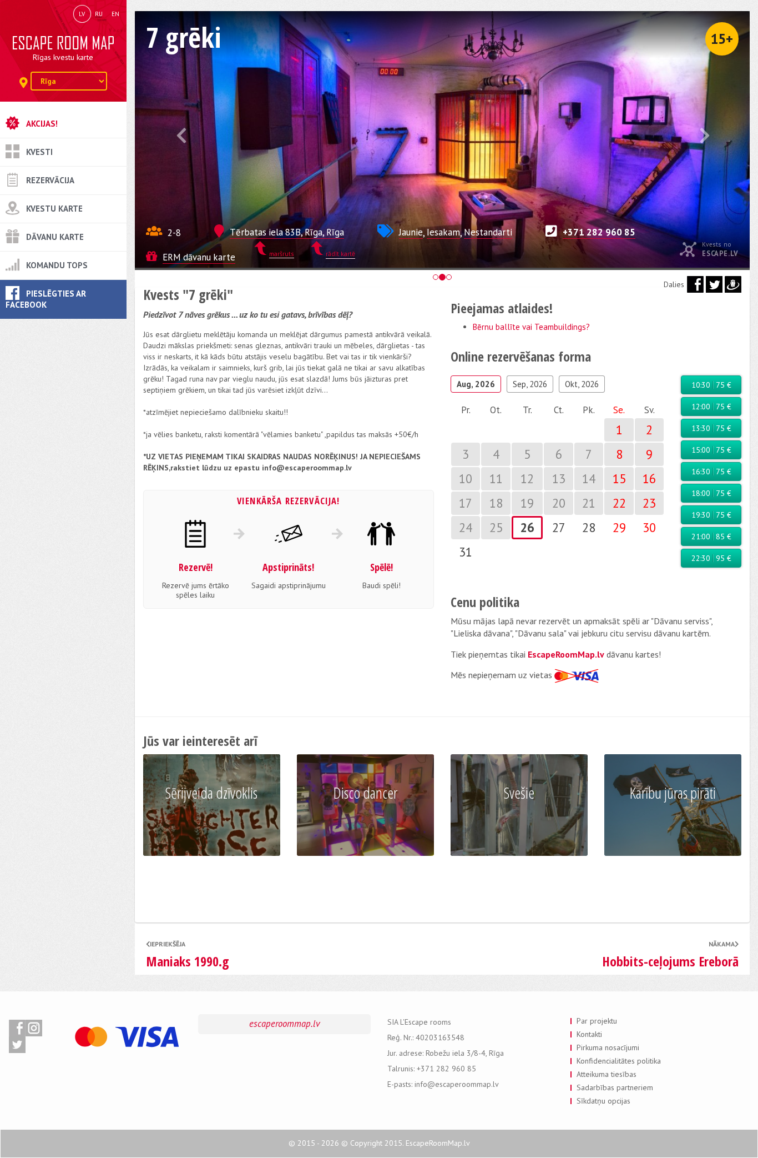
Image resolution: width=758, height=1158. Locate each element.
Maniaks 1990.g (187, 961)
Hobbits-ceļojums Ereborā (670, 961)
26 (527, 527)
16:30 (711, 472)
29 (619, 527)
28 (588, 527)
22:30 (711, 558)
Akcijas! (42, 123)
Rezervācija (50, 180)
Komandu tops (57, 265)
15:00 (711, 450)
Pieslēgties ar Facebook (46, 299)
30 (649, 527)
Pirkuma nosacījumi (608, 1047)
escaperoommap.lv (284, 1023)
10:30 (711, 385)
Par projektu (597, 1021)
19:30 (711, 515)
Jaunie (411, 232)
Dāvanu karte (55, 237)
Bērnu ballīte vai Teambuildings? (531, 327)
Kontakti (589, 1034)
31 (465, 552)
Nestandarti (488, 232)
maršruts (281, 253)
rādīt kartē (340, 253)
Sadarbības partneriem (615, 1087)
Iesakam (443, 232)
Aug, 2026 (476, 384)
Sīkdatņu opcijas (603, 1101)
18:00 (711, 493)
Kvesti (39, 152)
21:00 (711, 537)
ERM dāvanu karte (199, 257)
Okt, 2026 (582, 384)
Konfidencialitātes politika (619, 1061)
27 (558, 527)
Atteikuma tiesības (606, 1074)
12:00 (711, 407)
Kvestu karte (54, 208)
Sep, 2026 (530, 384)
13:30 (711, 428)
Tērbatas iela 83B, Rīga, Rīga (287, 232)
